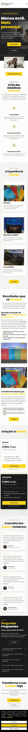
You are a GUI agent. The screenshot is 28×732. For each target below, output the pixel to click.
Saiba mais (10, 717)
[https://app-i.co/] (7, 4)
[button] (26, 4)
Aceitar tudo (14, 725)
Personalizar (14, 722)
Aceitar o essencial (14, 728)
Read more (6, 542)
